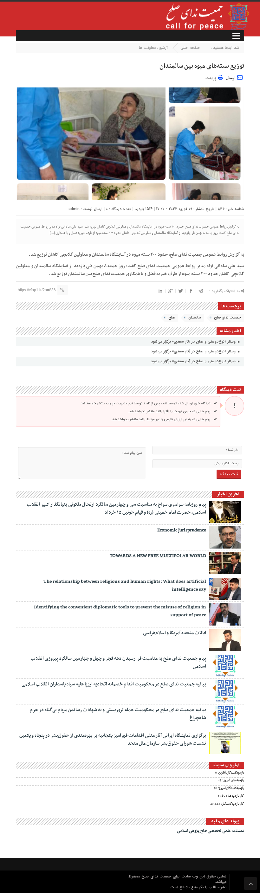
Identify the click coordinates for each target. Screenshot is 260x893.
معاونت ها (147, 48)
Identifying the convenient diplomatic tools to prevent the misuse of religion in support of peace (120, 611)
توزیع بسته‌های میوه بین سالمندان (201, 66)
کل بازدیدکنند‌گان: (232, 804)
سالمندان (194, 317)
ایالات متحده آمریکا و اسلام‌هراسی (174, 633)
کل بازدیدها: (235, 796)
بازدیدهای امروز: (233, 780)
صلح (171, 317)
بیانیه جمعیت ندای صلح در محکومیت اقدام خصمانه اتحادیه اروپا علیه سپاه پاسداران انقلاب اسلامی (114, 684)
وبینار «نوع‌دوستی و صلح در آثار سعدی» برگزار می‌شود (194, 341)
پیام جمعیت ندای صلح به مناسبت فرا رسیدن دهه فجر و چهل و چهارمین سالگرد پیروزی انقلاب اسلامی (118, 662)
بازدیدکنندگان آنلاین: (230, 773)
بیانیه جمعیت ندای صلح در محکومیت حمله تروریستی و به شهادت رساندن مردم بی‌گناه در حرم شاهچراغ (118, 714)
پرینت (211, 77)
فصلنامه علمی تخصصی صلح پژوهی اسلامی (210, 830)
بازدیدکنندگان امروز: (230, 788)
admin (74, 209)
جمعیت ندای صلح (227, 317)
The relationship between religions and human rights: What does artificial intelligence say (124, 585)
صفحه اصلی (190, 48)
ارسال (230, 78)
